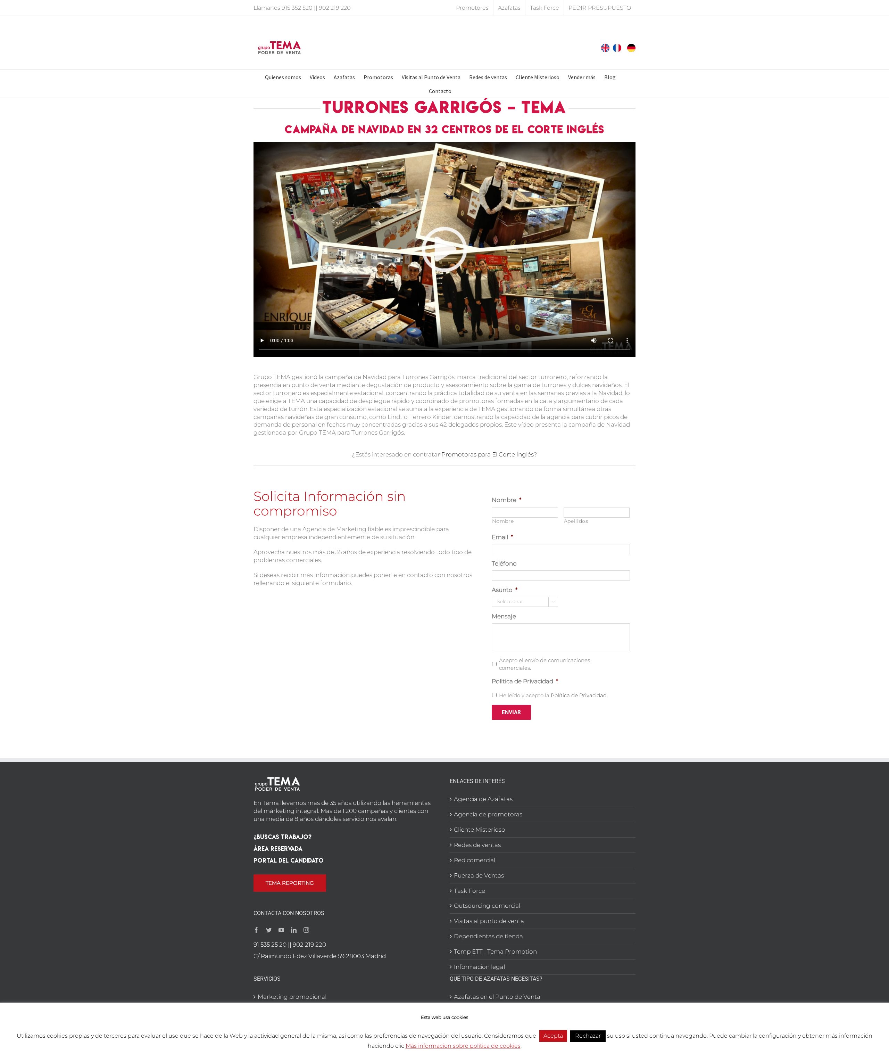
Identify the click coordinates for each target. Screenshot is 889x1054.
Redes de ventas (477, 844)
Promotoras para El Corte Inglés (487, 454)
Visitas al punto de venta (489, 920)
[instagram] (306, 930)
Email (502, 537)
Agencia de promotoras (488, 814)
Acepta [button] (553, 1035)
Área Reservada (278, 849)
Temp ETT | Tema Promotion (495, 951)
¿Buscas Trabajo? (282, 837)
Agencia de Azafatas (483, 799)
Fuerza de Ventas (479, 875)
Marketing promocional (292, 996)
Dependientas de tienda (488, 936)
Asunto (504, 589)
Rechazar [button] (588, 1035)
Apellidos (576, 521)
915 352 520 (297, 8)
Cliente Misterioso (479, 829)
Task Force (469, 890)
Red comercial (474, 860)
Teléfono (504, 563)
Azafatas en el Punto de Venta (497, 996)
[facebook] (256, 930)
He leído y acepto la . (553, 695)
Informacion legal (479, 966)
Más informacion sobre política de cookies (463, 1046)
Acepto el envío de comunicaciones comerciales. (544, 664)
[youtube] (281, 930)
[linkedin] (294, 930)
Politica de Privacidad (525, 681)
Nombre (506, 499)
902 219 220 (335, 8)
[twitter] (269, 930)
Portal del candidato (289, 860)
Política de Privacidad (579, 695)
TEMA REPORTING (290, 883)
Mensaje (504, 616)
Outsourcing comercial (487, 905)
